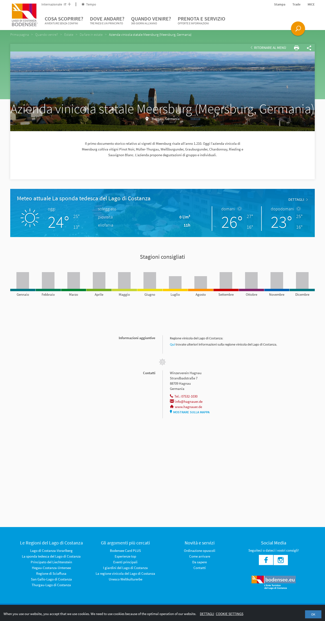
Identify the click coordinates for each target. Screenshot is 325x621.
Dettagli (207, 613)
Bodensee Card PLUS (125, 550)
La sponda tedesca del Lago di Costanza (51, 556)
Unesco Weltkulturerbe (125, 579)
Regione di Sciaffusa (51, 573)
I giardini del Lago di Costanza (125, 567)
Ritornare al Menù (269, 47)
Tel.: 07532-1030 (185, 396)
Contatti (199, 567)
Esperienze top (125, 556)
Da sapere (199, 562)
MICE (311, 4)
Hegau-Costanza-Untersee (51, 567)
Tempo (90, 4)
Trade (296, 4)
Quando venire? (151, 20)
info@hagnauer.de (188, 401)
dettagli (296, 199)
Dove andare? (107, 20)
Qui (173, 345)
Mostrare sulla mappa (191, 412)
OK (313, 614)
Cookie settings (229, 613)
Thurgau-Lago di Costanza (51, 585)
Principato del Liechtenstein (51, 562)
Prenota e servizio (201, 20)
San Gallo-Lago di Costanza (51, 579)
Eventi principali (125, 562)
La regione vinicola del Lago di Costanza (125, 573)
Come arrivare (199, 556)
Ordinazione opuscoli (199, 550)
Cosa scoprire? (64, 20)
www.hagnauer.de (188, 406)
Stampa (279, 4)
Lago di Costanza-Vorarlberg (51, 550)
